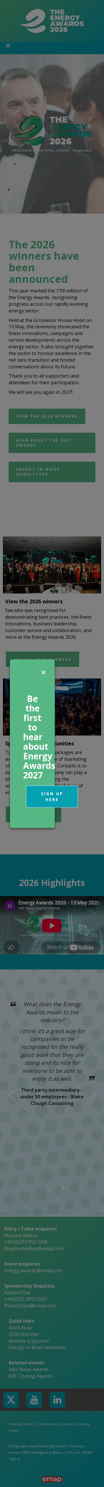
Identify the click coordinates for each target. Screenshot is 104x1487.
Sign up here (52, 796)
